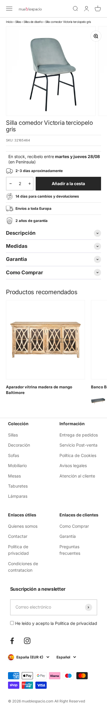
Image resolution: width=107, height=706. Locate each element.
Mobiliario (17, 465)
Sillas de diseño (33, 21)
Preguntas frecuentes (69, 550)
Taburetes (18, 485)
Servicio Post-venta (78, 444)
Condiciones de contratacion (23, 567)
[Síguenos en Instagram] (27, 641)
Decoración (19, 444)
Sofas (13, 455)
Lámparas (17, 496)
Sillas (18, 21)
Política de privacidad (18, 550)
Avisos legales (73, 465)
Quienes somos (22, 526)
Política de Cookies (77, 455)
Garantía (67, 536)
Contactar (17, 536)
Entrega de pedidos (78, 434)
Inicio (9, 21)
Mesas (14, 475)
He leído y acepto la (55, 623)
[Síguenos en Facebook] (12, 641)
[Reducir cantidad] (10, 183)
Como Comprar (74, 526)
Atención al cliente (77, 475)
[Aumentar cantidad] (29, 183)
